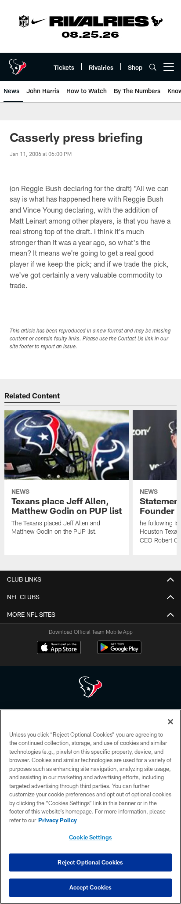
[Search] (152, 67)
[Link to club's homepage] (17, 63)
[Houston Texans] (90, 688)
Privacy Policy (57, 820)
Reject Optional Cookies (90, 862)
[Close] (170, 721)
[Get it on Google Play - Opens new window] (119, 651)
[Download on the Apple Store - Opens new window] (58, 648)
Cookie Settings (90, 837)
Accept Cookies (90, 887)
